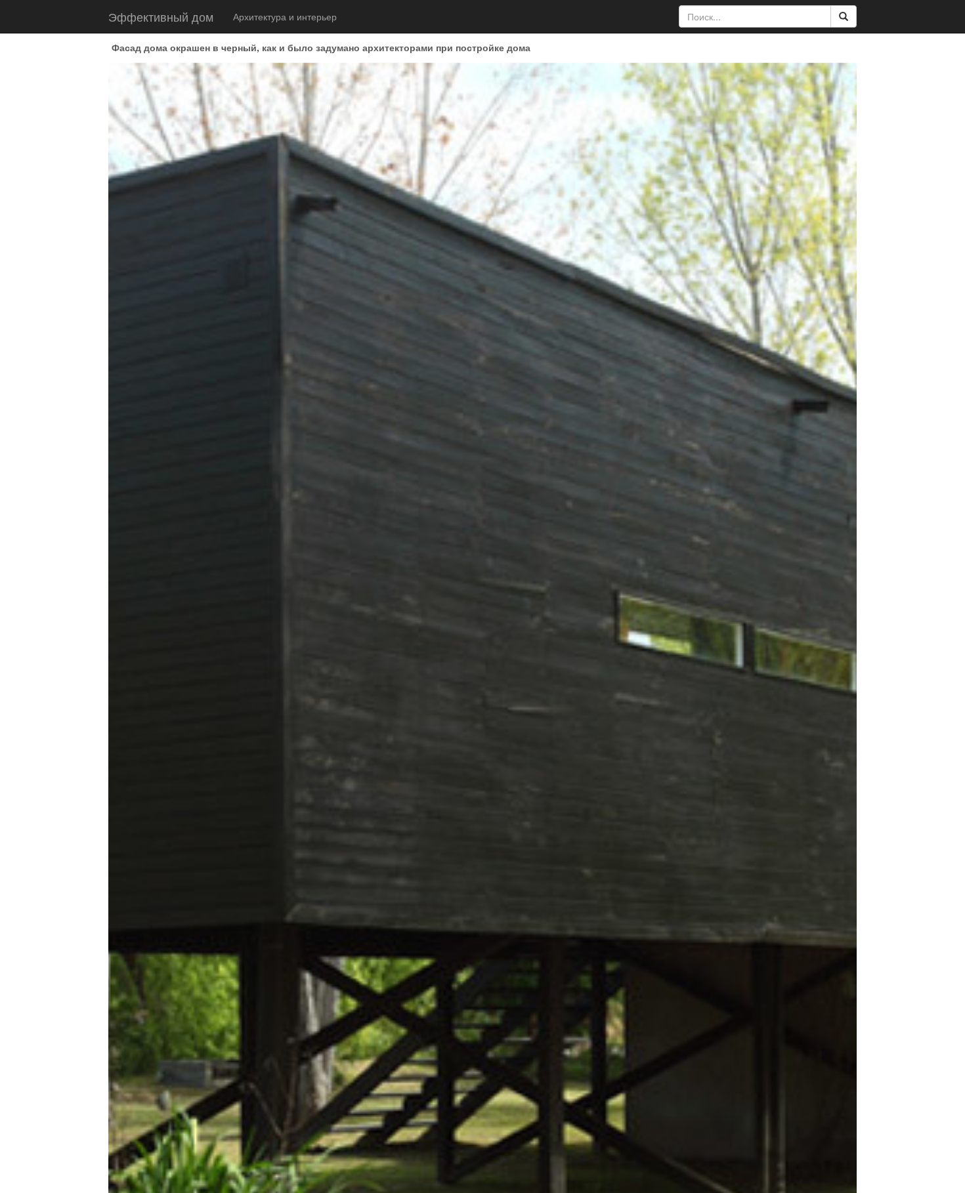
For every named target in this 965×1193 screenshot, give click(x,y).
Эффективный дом (160, 16)
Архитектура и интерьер (285, 16)
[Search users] (843, 16)
